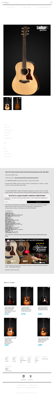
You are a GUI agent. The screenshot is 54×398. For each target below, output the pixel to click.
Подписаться (38, 202)
